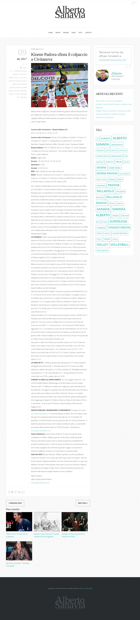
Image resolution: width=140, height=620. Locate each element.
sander (16, 91)
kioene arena (115, 168)
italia (119, 161)
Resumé (66, 33)
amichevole (117, 145)
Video (74, 33)
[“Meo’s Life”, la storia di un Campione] (19, 521)
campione (15, 74)
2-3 (14, 71)
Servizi (57, 33)
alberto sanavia (21, 71)
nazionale (101, 185)
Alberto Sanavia (70, 12)
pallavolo (12, 87)
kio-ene (126, 162)
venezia (107, 239)
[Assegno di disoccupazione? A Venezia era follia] (75, 521)
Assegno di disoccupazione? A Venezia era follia (113, 111)
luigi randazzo (125, 174)
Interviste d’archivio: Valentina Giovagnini (111, 114)
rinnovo (120, 203)
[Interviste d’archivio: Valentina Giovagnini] (19, 551)
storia (104, 222)
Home (50, 33)
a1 (97, 139)
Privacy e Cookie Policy (85, 588)
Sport (25, 68)
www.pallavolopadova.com (41, 413)
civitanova (23, 74)
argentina (100, 150)
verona (115, 239)
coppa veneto (13, 78)
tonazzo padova (119, 227)
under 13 (12, 94)
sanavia (18, 87)
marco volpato (102, 179)
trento (99, 233)
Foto (80, 33)
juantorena (12, 81)
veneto (99, 239)
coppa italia (122, 150)
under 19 (107, 233)
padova (24, 84)
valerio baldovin (120, 233)
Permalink (23, 97)
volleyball (24, 94)
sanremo (115, 216)
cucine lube (22, 78)
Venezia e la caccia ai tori (105, 117)
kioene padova (107, 173)
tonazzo (101, 227)
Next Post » (83, 503)
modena (112, 179)
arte (107, 150)
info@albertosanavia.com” (113, 59)
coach (113, 150)
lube (19, 84)
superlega (23, 91)
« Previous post (15, 503)
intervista (109, 162)
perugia (112, 203)
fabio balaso (116, 156)
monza (119, 179)
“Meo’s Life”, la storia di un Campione (109, 101)
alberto (41, 49)
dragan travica (103, 156)
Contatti (88, 33)
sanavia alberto (110, 212)
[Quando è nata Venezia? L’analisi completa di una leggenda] (47, 521)
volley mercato (102, 251)
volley (18, 94)
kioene (19, 81)
